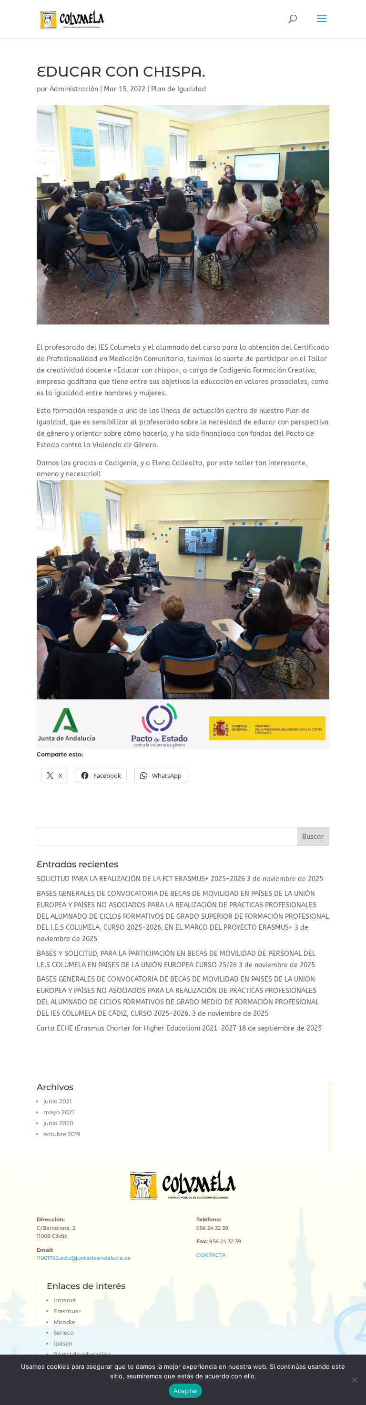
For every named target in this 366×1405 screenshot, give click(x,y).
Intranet (64, 1300)
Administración (74, 89)
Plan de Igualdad (178, 89)
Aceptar (185, 1391)
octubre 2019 (61, 1134)
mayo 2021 (58, 1112)
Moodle (64, 1322)
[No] (354, 1380)
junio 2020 (58, 1123)
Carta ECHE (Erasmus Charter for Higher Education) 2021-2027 (136, 1028)
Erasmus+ (67, 1311)
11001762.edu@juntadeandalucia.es (84, 1258)
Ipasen (62, 1343)
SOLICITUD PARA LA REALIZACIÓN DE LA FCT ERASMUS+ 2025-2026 (141, 879)
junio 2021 (57, 1101)
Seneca (63, 1332)
